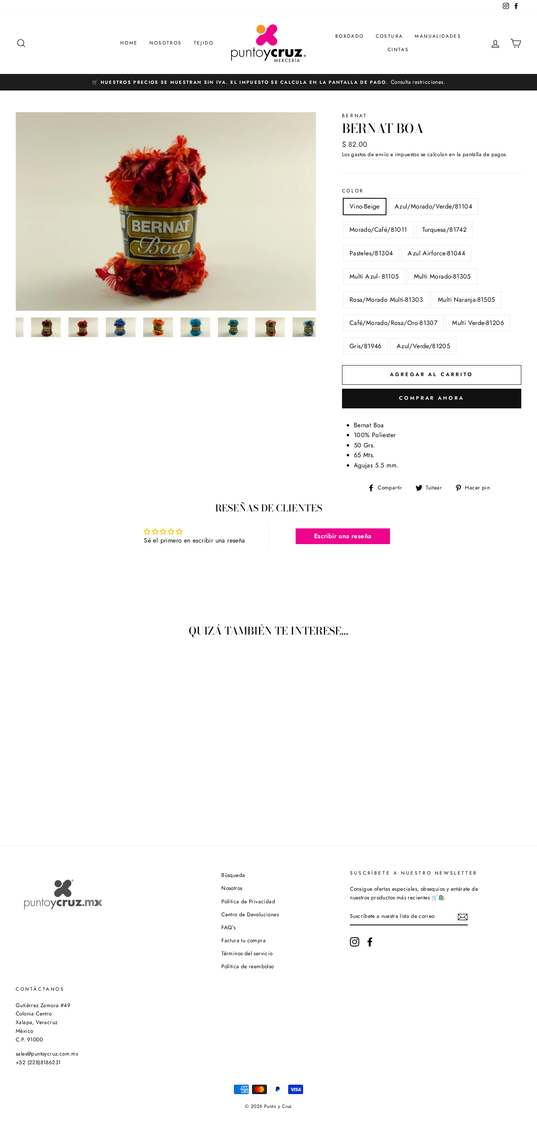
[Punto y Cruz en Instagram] (354, 942)
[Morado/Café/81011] (47, 790)
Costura (389, 36)
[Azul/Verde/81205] (89, 799)
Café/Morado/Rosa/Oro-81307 (393, 322)
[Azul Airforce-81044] (79, 790)
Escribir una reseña (342, 536)
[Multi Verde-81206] (68, 799)
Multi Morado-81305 (442, 276)
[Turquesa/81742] (57, 790)
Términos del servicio (246, 953)
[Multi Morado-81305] (100, 790)
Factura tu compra (243, 940)
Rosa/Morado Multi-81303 (386, 299)
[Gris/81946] (79, 799)
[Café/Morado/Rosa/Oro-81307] (57, 799)
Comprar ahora (431, 398)
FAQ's (228, 927)
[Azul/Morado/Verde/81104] (36, 790)
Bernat (355, 115)
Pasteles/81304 (371, 253)
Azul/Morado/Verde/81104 (433, 206)
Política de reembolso (247, 966)
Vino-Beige (364, 206)
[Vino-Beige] (25, 790)
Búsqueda (233, 875)
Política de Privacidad (248, 901)
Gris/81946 (365, 346)
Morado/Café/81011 (378, 229)
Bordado (349, 36)
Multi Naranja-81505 (466, 299)
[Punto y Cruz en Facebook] (370, 942)
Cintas (398, 49)
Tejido (203, 42)
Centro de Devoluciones (250, 914)
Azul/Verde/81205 (423, 346)
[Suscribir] (463, 917)
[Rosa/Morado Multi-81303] (36, 799)
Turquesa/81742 (444, 229)
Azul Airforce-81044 (436, 253)
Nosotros (165, 42)
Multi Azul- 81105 (374, 276)
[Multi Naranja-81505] (47, 799)
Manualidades (438, 36)
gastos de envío (369, 154)
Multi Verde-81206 (478, 322)
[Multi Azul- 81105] (89, 790)
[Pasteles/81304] (68, 790)
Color (353, 190)
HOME (129, 42)
